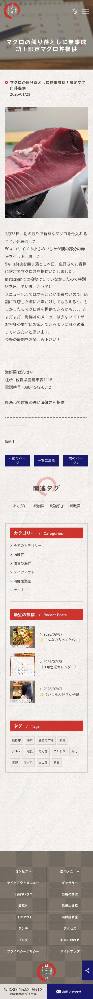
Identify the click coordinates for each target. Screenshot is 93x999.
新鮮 (62, 740)
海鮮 (30, 740)
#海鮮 (38, 506)
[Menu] (85, 10)
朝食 (57, 762)
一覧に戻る (46, 460)
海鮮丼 (10, 442)
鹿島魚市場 (46, 740)
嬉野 (15, 762)
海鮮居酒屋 (22, 581)
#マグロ (20, 506)
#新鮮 (74, 506)
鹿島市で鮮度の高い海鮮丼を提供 (34, 402)
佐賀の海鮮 (22, 563)
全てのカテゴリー (27, 546)
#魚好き (56, 506)
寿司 (74, 751)
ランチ (19, 590)
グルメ (16, 751)
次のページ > (76, 460)
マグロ (28, 762)
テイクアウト (24, 572)
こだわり (59, 751)
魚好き (43, 751)
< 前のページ (17, 460)
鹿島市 (16, 740)
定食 (30, 751)
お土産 (43, 762)
